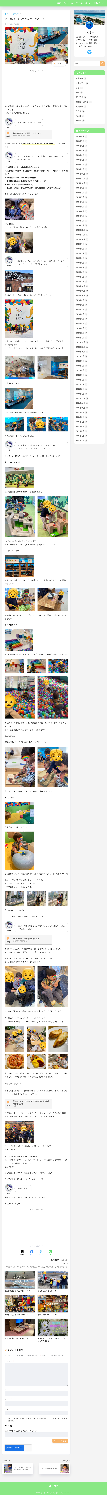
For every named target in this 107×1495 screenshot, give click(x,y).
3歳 (14, 1267)
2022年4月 (81, 380)
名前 (8, 1390)
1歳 (8, 1267)
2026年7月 (81, 141)
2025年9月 (81, 188)
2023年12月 (82, 286)
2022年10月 (82, 352)
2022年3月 (81, 384)
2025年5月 (81, 207)
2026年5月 (81, 150)
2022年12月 (82, 342)
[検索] (102, 63)
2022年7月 (81, 366)
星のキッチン (63, 1267)
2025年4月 (81, 211)
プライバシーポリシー (83, 3)
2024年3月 (81, 272)
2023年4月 (81, 324)
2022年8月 (81, 361)
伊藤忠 (33, 1267)
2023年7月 (81, 309)
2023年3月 (81, 328)
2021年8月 (81, 417)
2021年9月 (81, 412)
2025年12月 (82, 174)
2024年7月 (81, 253)
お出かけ (64, 1260)
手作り (80, 111)
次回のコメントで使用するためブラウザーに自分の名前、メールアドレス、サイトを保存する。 (37, 1419)
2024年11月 (82, 235)
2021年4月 (81, 436)
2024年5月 (81, 263)
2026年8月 (81, 136)
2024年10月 (82, 239)
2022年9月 (81, 356)
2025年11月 (82, 179)
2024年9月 (81, 244)
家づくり (81, 97)
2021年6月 (81, 426)
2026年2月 (81, 165)
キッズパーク (23, 1267)
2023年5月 (81, 319)
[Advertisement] (36, 88)
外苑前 (41, 1267)
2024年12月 (82, 230)
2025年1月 (81, 225)
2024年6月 (81, 258)
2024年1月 (81, 281)
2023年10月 (82, 295)
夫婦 (79, 93)
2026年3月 (81, 160)
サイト (7, 1409)
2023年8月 (81, 305)
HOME (58, 3)
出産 (79, 88)
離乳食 (80, 121)
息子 (53, 1267)
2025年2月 (81, 221)
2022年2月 (81, 389)
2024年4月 (81, 267)
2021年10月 (82, 408)
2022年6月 (81, 370)
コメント (9, 1361)
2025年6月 (81, 202)
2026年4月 (81, 155)
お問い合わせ (99, 3)
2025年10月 (82, 183)
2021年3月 (81, 441)
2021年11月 (82, 403)
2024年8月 (81, 249)
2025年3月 (81, 216)
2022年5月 (81, 375)
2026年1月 (81, 169)
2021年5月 (81, 431)
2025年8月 (81, 193)
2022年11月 (82, 347)
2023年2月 (81, 333)
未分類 (80, 116)
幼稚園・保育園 (83, 102)
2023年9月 (81, 300)
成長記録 (81, 107)
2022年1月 (81, 394)
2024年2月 (81, 277)
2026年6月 (81, 146)
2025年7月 (81, 197)
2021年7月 (81, 422)
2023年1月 (81, 338)
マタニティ (82, 83)
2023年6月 (81, 314)
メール (8, 1399)
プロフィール (68, 3)
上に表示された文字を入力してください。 (22, 1431)
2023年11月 (82, 291)
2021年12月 (82, 398)
